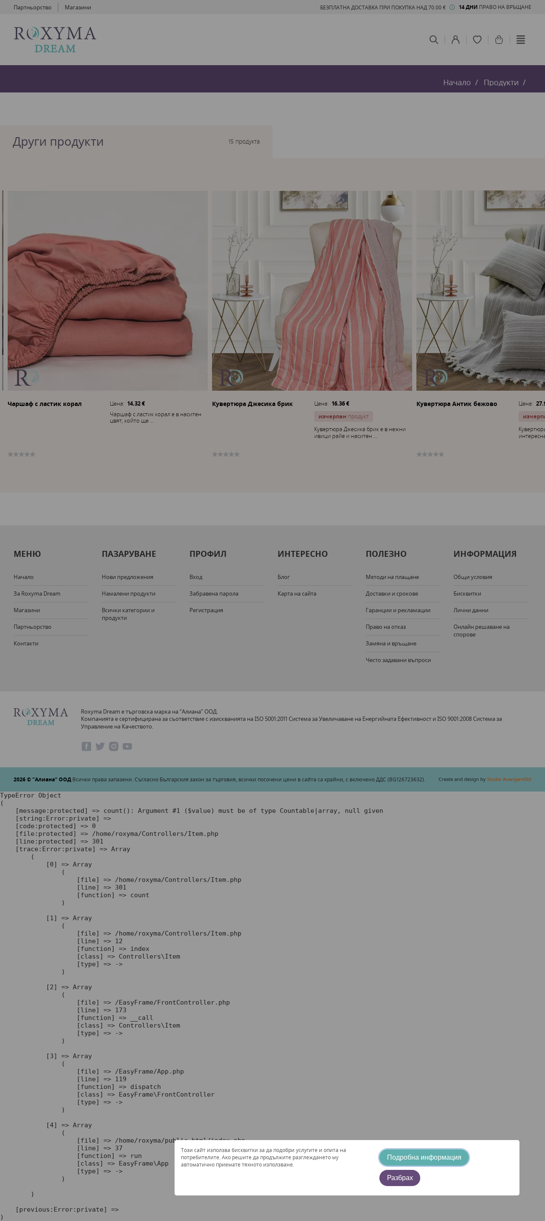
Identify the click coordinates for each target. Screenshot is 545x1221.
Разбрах (400, 1177)
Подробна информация (424, 1157)
